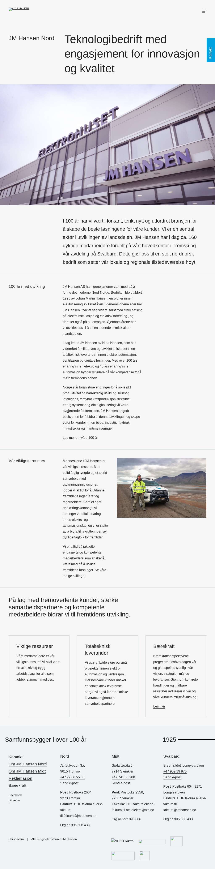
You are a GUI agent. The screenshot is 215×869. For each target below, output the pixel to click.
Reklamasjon (20, 778)
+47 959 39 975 (175, 771)
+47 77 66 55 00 (72, 777)
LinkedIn (14, 800)
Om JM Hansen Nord (28, 764)
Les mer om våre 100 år (80, 437)
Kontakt (15, 756)
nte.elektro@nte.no (140, 810)
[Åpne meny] (203, 11)
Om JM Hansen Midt (27, 771)
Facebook (15, 795)
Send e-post (69, 783)
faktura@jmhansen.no (80, 816)
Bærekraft (18, 785)
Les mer (159, 706)
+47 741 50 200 (123, 777)
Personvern (16, 839)
